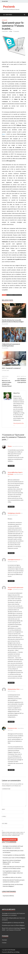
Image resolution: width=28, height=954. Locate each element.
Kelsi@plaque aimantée (14, 513)
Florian (10, 446)
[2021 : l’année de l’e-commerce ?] (14, 366)
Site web (4, 823)
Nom (3, 809)
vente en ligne (17, 294)
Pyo (11, 31)
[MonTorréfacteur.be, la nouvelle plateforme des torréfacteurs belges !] (14, 318)
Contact (4, 942)
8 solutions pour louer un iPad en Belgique (14, 857)
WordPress (10, 952)
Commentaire (6, 788)
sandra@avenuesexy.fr (14, 559)
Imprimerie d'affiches (8, 895)
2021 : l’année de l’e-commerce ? (11, 368)
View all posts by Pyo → (18, 424)
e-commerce (10, 294)
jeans (3, 134)
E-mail (4, 816)
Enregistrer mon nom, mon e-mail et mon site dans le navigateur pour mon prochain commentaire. (13, 834)
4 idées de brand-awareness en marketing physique (11, 345)
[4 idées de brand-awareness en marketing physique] (14, 342)
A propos (4, 940)
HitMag (17, 952)
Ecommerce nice (12, 728)
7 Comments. (16, 31)
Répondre (11, 465)
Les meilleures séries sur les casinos (12, 877)
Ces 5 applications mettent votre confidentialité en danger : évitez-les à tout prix (13, 872)
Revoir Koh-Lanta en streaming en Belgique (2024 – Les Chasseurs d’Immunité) (12, 862)
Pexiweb (9, 6)
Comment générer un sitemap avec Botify (14, 855)
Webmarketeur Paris (14, 689)
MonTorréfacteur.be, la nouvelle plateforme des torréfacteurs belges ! (13, 320)
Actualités (4, 20)
